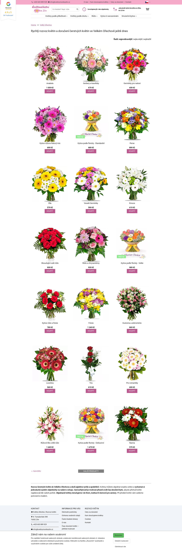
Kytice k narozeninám (109, 16)
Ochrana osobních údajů (71, 515)
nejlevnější (137, 39)
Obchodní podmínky (69, 512)
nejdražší (147, 39)
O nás (86, 2)
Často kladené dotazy (70, 519)
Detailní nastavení (121, 541)
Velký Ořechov (46, 25)
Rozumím (118, 535)
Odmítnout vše (120, 547)
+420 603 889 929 (40, 2)
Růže (94, 16)
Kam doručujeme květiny (99, 2)
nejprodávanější (125, 39)
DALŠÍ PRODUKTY (91, 471)
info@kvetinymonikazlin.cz (60, 2)
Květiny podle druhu (78, 16)
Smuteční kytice (128, 16)
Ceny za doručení (117, 2)
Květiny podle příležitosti (56, 16)
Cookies (88, 519)
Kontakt (128, 2)
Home (33, 25)
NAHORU (37, 471)
